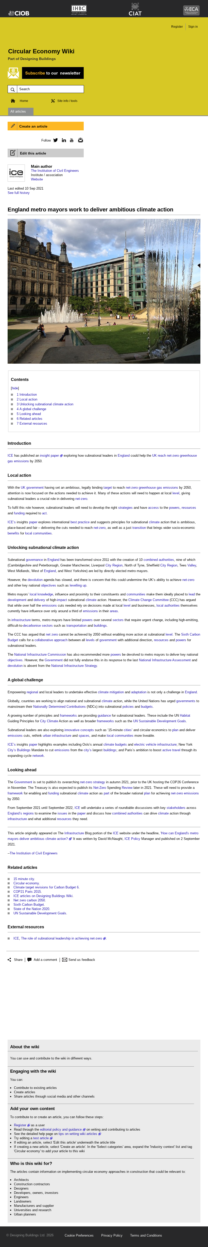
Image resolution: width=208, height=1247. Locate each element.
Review (127, 788)
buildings (100, 625)
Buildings (23, 750)
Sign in (193, 26)
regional (32, 692)
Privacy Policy (112, 1235)
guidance (104, 715)
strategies (125, 508)
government (108, 640)
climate (154, 522)
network (38, 756)
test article (41, 1138)
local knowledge (41, 594)
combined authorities (159, 560)
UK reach (159, 455)
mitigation (117, 692)
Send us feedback (81, 960)
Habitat (185, 715)
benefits (13, 533)
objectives (48, 585)
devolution (35, 580)
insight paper (49, 455)
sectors (118, 620)
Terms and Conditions (146, 1235)
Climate (52, 721)
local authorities (168, 605)
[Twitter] (55, 140)
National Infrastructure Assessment (165, 660)
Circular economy (26, 883)
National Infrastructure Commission (40, 654)
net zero (52, 634)
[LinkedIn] (63, 140)
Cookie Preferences (79, 1235)
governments (185, 701)
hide (15, 388)
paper (33, 522)
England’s (15, 813)
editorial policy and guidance (61, 1129)
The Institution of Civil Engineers (55, 171)
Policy (135, 839)
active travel (171, 750)
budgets (147, 707)
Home (24, 101)
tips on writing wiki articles (78, 1134)
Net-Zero (99, 788)
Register (177, 26)
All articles (18, 111)
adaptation (138, 692)
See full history (19, 193)
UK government (32, 487)
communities (136, 594)
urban (47, 735)
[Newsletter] (79, 140)
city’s (88, 750)
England (124, 455)
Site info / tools (67, 101)
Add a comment (45, 960)
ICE (10, 455)
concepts (87, 730)
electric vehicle (145, 744)
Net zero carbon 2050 (29, 900)
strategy (99, 782)
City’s (12, 750)
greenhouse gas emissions (158, 487)
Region (117, 565)
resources (189, 508)
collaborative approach (50, 640)
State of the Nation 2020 (31, 909)
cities (128, 730)
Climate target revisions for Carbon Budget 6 (46, 887)
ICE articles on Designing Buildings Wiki (43, 896)
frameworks (68, 715)
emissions (49, 605)
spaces (84, 735)
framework (15, 793)
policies (128, 707)
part (106, 793)
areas (114, 611)
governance (34, 560)
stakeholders (176, 808)
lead (192, 594)
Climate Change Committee (148, 600)
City (108, 565)
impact (62, 600)
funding (19, 513)
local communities (38, 533)
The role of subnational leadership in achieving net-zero (61, 938)
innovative (71, 730)
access (153, 508)
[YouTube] (71, 140)
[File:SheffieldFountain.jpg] (104, 364)
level (175, 493)
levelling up (78, 585)
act (44, 513)
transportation (76, 625)
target (107, 487)
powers (174, 508)
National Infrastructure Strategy (74, 666)
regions (28, 813)
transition (139, 528)
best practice (80, 522)
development (17, 600)
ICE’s (12, 522)
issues (62, 813)
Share (18, 960)
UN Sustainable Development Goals (159, 721)
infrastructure (21, 620)
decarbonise (32, 625)
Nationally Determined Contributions (59, 707)
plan (175, 730)
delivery (39, 600)
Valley (191, 565)
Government (54, 660)
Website (37, 179)
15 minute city (23, 879)
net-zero (173, 455)
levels (90, 640)
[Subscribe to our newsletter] (46, 78)
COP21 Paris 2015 (27, 892)
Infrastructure (74, 833)
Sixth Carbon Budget (28, 904)
